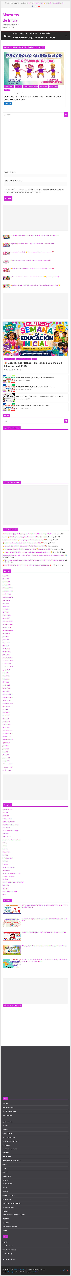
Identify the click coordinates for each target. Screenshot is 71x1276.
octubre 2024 (7, 627)
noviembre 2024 (8, 624)
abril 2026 (6, 579)
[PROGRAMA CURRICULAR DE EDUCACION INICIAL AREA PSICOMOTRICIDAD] (34, 68)
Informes (5, 849)
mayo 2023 (6, 679)
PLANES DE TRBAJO (8, 867)
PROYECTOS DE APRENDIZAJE (23, 359)
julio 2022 (6, 709)
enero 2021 (6, 761)
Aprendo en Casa (9, 86)
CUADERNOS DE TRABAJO (10, 831)
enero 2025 (6, 618)
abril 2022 (6, 718)
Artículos (23, 33)
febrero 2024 (7, 652)
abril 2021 (6, 755)
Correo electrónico (13, 181)
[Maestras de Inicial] (5, 35)
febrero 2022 (7, 724)
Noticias (5, 864)
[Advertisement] (36, 218)
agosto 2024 (6, 633)
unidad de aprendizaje (10, 891)
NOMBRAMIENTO (8, 858)
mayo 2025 (6, 609)
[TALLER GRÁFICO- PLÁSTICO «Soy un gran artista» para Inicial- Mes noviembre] (9, 397)
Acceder (5, 1103)
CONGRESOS (6, 828)
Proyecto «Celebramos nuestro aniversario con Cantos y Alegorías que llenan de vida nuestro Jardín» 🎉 (35, 555)
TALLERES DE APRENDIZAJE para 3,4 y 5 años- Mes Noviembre (35, 387)
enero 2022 (6, 727)
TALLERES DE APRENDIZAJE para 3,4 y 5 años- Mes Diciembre (35, 377)
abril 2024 (6, 645)
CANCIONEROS (7, 818)
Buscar (66, 115)
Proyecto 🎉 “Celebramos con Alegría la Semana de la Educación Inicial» (25, 537)
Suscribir (8, 198)
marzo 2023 (6, 685)
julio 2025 (6, 603)
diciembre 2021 (7, 730)
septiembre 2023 (8, 667)
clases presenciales (10, 359)
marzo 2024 (6, 648)
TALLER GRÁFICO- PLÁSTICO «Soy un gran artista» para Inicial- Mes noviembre (40, 396)
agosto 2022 (6, 706)
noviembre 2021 (8, 733)
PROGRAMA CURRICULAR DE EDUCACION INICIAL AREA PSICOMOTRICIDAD (33, 98)
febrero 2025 (7, 615)
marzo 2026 (6, 582)
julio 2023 (6, 673)
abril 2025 (6, 612)
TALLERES (53, 38)
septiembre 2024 (8, 630)
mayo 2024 (6, 642)
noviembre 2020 (8, 767)
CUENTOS (6, 834)
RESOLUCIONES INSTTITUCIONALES (13, 882)
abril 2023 (6, 682)
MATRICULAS (7, 852)
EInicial (20, 93)
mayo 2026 (6, 576)
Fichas (15, 33)
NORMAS (5, 861)
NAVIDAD (5, 855)
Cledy (19, 370)
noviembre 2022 (8, 697)
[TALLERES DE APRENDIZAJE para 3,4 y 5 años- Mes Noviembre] (9, 388)
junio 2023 (6, 676)
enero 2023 (6, 691)
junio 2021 (6, 749)
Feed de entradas (8, 1107)
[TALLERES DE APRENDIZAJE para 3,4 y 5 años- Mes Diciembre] (9, 379)
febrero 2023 (7, 688)
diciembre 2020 (7, 764)
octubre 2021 (7, 737)
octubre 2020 (7, 770)
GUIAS (4, 846)
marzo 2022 (6, 721)
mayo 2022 (6, 715)
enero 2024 (6, 655)
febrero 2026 (7, 585)
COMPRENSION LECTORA (10, 825)
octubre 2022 (7, 700)
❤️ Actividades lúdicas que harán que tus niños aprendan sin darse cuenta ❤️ (27, 565)
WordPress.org (7, 1115)
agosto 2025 (6, 600)
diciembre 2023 (7, 658)
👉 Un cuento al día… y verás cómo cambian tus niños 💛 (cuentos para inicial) (27, 549)
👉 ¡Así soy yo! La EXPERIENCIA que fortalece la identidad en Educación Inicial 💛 (28, 552)
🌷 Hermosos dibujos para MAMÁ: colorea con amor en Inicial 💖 (23, 543)
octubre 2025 (7, 594)
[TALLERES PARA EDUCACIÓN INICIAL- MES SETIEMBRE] (9, 407)
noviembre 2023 (8, 661)
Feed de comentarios (9, 1111)
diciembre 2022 (7, 694)
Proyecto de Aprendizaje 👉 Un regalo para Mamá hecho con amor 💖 (24, 540)
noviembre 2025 (8, 591)
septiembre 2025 (8, 597)
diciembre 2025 (7, 588)
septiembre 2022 (8, 703)
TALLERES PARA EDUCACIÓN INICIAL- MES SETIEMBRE (32, 406)
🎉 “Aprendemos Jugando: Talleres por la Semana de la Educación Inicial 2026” (33, 364)
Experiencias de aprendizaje (22, 38)
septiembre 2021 (8, 740)
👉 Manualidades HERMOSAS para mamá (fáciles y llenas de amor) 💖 (24, 546)
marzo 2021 (6, 758)
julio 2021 (6, 746)
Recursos (33, 33)
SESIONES (6, 885)
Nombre (10, 172)
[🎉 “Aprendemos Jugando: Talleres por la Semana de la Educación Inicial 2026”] (36, 339)
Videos (5, 894)
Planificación (45, 33)
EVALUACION (19, 86)
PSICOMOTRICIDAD (41, 38)
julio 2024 (6, 636)
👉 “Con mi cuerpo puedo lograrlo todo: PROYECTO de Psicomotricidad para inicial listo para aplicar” (34, 560)
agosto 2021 (6, 743)
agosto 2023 (6, 670)
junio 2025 (6, 606)
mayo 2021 (6, 752)
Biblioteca (6, 815)
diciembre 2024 (7, 621)
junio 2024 (6, 639)
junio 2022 (6, 712)
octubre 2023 (7, 664)
